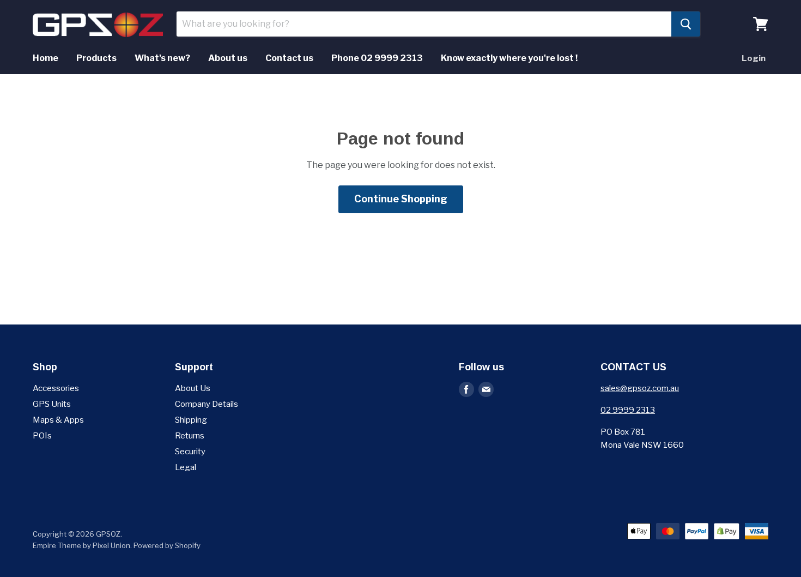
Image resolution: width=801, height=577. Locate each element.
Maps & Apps (58, 420)
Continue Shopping (400, 199)
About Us (192, 388)
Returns (189, 436)
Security (190, 451)
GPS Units (52, 404)
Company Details (206, 404)
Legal (185, 467)
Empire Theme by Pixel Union (81, 545)
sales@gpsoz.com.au (639, 388)
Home (45, 58)
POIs (42, 436)
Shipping (191, 420)
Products (96, 58)
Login (754, 58)
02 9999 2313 (627, 410)
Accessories (56, 388)
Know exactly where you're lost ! (509, 58)
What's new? (162, 58)
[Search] (685, 24)
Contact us (289, 58)
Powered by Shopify (167, 545)
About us (227, 58)
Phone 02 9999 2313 (377, 58)
